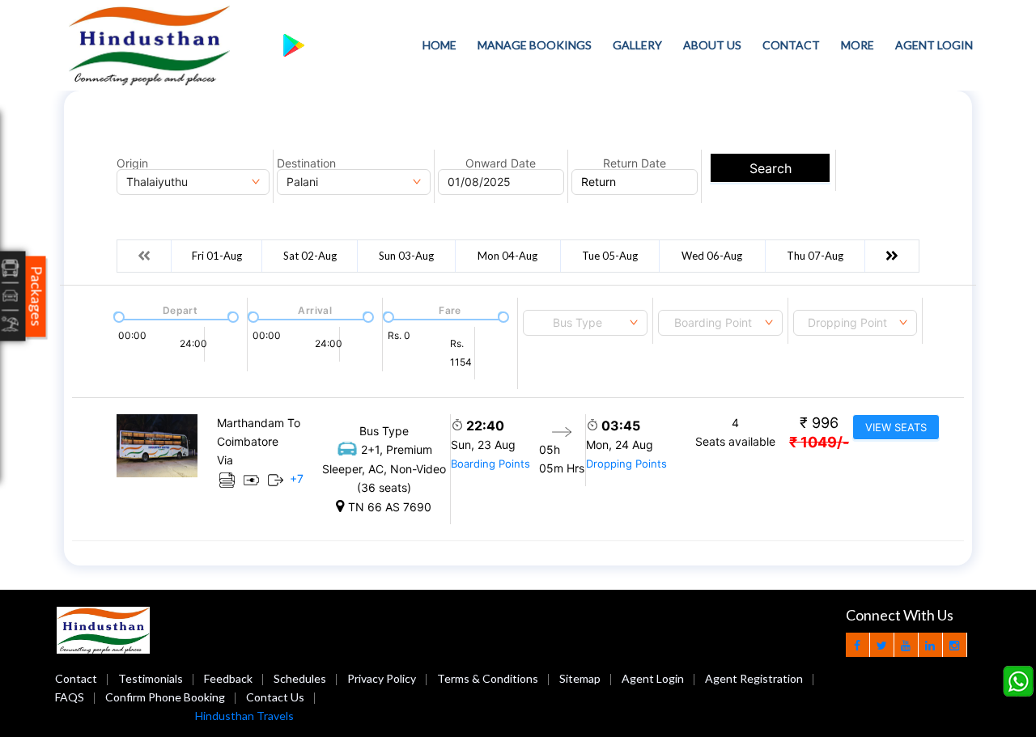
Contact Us (275, 697)
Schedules (300, 678)
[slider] (117, 315)
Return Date (634, 163)
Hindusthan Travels (244, 715)
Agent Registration (754, 678)
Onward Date (500, 163)
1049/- (819, 442)
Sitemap (580, 678)
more (857, 45)
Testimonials (150, 678)
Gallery (637, 45)
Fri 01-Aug (217, 255)
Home (439, 45)
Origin (132, 163)
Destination (306, 163)
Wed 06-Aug (711, 255)
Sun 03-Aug (406, 255)
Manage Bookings (535, 45)
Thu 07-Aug (815, 255)
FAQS (69, 697)
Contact (791, 45)
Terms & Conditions (487, 678)
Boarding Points (490, 463)
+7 (297, 478)
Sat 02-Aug (310, 255)
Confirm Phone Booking (165, 697)
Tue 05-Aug (610, 255)
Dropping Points (626, 463)
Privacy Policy (381, 678)
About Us (712, 45)
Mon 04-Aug (507, 255)
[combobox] (585, 323)
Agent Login (934, 45)
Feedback (228, 678)
